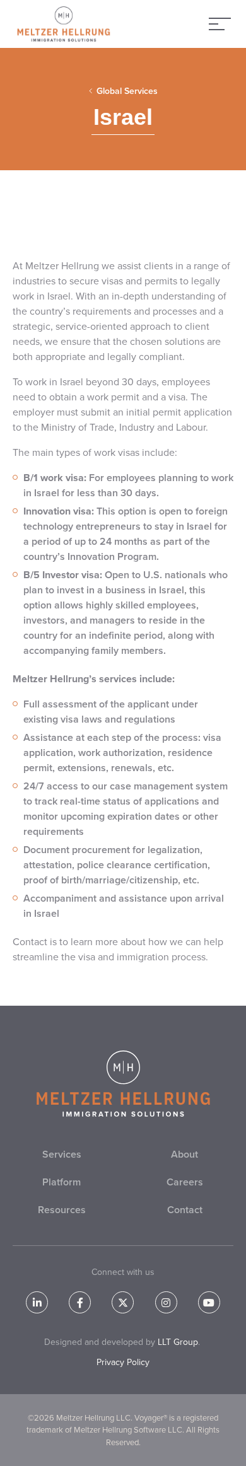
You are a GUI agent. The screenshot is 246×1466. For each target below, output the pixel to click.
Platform (61, 1182)
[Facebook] (80, 1302)
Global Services (127, 91)
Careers (185, 1182)
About (184, 1154)
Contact (184, 1209)
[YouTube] (209, 1302)
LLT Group (178, 1342)
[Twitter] (123, 1302)
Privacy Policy (123, 1362)
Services (61, 1154)
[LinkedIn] (37, 1302)
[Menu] (220, 24)
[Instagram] (166, 1302)
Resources (62, 1209)
